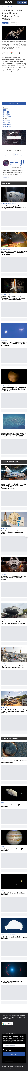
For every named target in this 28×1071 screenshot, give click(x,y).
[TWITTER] (23, 161)
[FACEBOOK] (21, 161)
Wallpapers (5, 23)
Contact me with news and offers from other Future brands (14, 1050)
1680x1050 (7, 124)
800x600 (6, 110)
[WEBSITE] (23, 163)
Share (5, 53)
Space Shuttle (11, 6)
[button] (25, 2)
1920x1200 (7, 126)
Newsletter (23, 53)
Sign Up (14, 1054)
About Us (4, 1030)
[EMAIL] (21, 165)
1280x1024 (7, 114)
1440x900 (6, 122)
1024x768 (6, 112)
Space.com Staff (15, 22)
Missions (4, 6)
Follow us (14, 53)
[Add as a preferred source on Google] (7, 1023)
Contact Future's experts (8, 1033)
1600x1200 (7, 116)
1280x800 (6, 120)
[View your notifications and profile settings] (22, 2)
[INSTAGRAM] (21, 163)
